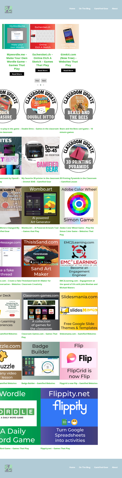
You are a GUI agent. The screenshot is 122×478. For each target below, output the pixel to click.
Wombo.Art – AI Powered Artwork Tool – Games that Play (40, 230)
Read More (15, 74)
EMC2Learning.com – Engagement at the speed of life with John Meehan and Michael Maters (78, 284)
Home (72, 8)
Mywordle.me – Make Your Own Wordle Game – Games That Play (14, 61)
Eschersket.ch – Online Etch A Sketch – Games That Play (40, 60)
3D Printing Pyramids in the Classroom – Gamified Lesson (78, 180)
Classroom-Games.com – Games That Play (39, 336)
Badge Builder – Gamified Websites (38, 383)
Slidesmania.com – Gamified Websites (78, 334)
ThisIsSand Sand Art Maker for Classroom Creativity (36, 282)
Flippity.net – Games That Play (55, 448)
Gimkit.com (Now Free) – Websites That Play (66, 60)
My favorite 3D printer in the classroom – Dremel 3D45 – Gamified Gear (40, 180)
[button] (37, 85)
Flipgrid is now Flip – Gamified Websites (78, 383)
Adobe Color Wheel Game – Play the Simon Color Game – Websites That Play (77, 231)
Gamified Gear (101, 8)
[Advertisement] (102, 39)
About (115, 8)
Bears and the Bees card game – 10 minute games (76, 130)
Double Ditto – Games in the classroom (40, 128)
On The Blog (84, 8)
